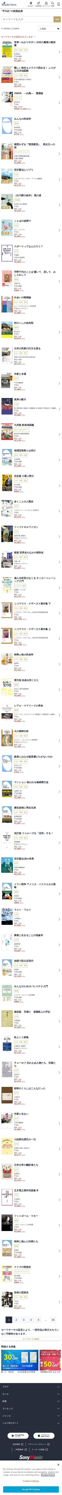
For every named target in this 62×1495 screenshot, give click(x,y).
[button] (39, 1450)
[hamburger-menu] (58, 4)
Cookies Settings (31, 1481)
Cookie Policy (47, 1475)
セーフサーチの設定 (31, 1339)
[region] (31, 1477)
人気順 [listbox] (43, 28)
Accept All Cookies (31, 1489)
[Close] (58, 1464)
